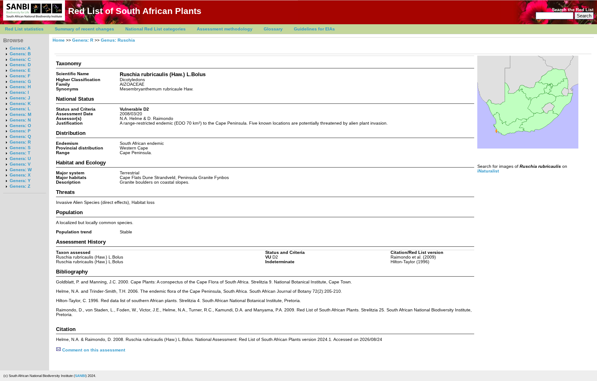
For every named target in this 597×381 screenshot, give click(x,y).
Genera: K (20, 103)
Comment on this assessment (93, 350)
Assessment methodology (224, 29)
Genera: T (20, 153)
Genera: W (21, 170)
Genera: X (20, 175)
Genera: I (19, 92)
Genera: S (20, 147)
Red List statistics (24, 29)
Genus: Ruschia (118, 40)
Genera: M (20, 114)
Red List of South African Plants (134, 11)
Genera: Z (20, 186)
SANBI (80, 376)
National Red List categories (155, 29)
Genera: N (20, 120)
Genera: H (20, 87)
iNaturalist (488, 171)
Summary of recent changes (84, 29)
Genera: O (20, 125)
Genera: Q (20, 136)
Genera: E (20, 70)
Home (59, 40)
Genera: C (20, 59)
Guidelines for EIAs (314, 29)
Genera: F (20, 76)
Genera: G (20, 81)
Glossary (273, 29)
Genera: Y (20, 180)
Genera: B (20, 54)
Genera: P (20, 131)
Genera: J (20, 98)
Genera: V (20, 164)
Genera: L (20, 109)
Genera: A (20, 48)
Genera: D (20, 64)
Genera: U (20, 158)
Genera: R (20, 142)
